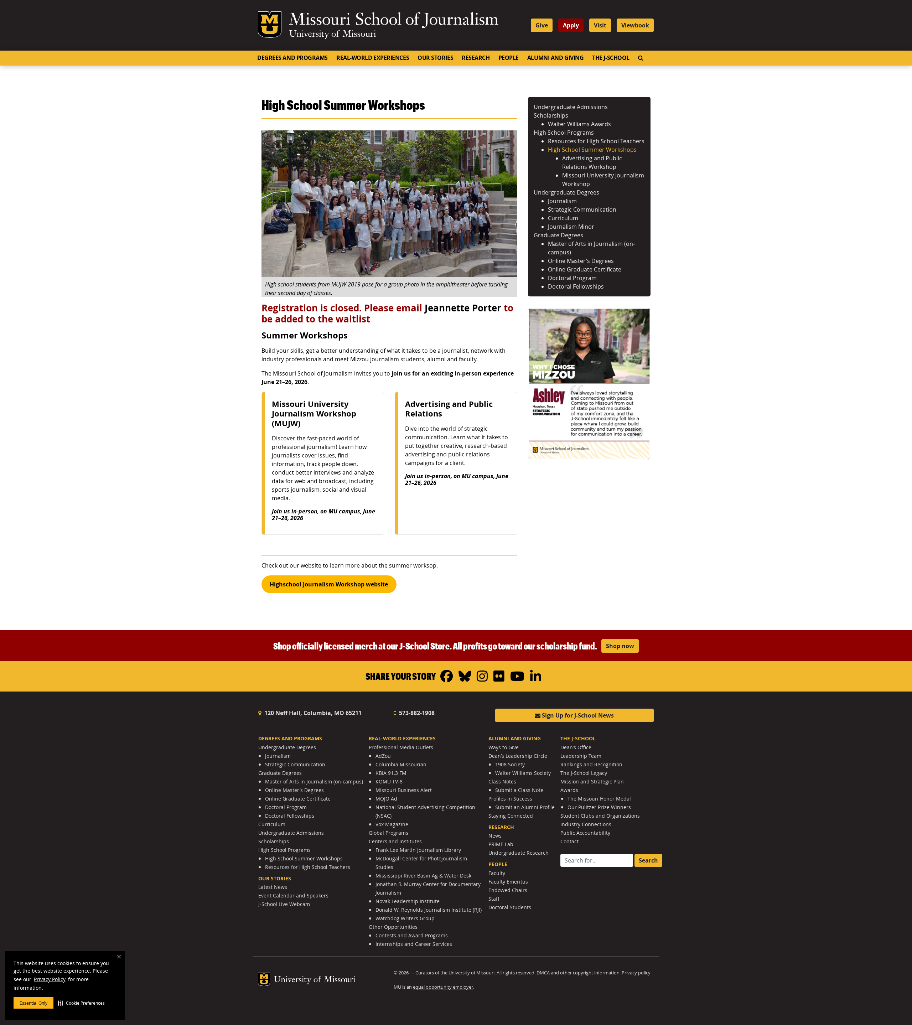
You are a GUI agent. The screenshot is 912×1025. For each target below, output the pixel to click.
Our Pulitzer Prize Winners (599, 807)
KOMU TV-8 (389, 781)
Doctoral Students (509, 907)
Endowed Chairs (507, 890)
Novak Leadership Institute (407, 901)
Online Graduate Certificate (584, 269)
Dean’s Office (575, 747)
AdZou (383, 755)
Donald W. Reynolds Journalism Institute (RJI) (428, 909)
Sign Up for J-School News (577, 715)
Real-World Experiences (372, 58)
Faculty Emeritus (508, 881)
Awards (569, 790)
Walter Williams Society (523, 773)
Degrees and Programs (292, 58)
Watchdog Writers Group (405, 918)
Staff (493, 898)
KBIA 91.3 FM (390, 773)
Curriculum (563, 218)
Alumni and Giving (555, 58)
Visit (600, 25)
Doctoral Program (572, 278)
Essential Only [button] (33, 1003)
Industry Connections (585, 824)
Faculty (496, 873)
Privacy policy (636, 973)
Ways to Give (503, 747)
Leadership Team (580, 755)
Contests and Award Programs (411, 935)
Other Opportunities (393, 926)
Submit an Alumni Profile (525, 807)
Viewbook (635, 25)
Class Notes (502, 781)
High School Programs (564, 132)
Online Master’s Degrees (581, 261)
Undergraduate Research (518, 852)
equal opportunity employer (443, 987)
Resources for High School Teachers (596, 141)
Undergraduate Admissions (571, 107)
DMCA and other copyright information (578, 973)
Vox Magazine (391, 824)
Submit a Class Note (519, 790)
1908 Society (510, 764)
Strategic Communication (582, 209)
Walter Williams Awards (579, 124)
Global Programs (388, 832)
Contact (569, 841)
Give (541, 25)
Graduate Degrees (558, 235)
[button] (81, 1003)
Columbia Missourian (400, 764)
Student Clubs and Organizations (600, 815)
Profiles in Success (510, 798)
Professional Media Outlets (401, 747)
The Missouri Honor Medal (599, 798)
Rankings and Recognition (591, 764)
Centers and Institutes (395, 841)
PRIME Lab (500, 844)
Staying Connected (510, 815)
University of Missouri (332, 34)
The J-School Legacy (583, 773)
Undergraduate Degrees (566, 192)
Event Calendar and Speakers (293, 895)
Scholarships (551, 115)
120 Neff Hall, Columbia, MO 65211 (312, 713)
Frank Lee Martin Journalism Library (418, 850)
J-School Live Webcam (284, 904)
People (508, 58)
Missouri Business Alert (403, 790)
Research (475, 58)
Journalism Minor (571, 227)
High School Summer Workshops (592, 150)
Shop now (620, 646)
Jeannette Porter (463, 308)
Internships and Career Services (413, 944)
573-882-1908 (416, 713)
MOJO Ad (386, 798)
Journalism (562, 201)
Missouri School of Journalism (393, 20)
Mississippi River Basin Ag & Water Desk (423, 875)
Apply (571, 25)
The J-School (610, 58)
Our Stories (435, 58)
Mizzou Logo (269, 24)
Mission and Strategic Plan (592, 781)
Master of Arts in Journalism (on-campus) (314, 781)
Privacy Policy (50, 979)
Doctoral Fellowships (576, 286)
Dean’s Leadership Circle (517, 755)
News (495, 835)
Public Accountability (585, 832)
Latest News (272, 887)
